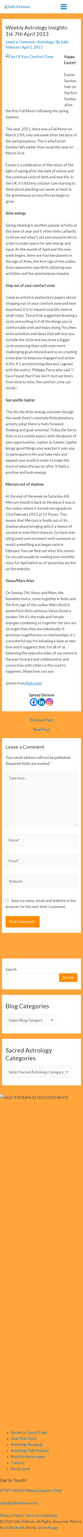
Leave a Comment (20, 42)
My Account (20, 1469)
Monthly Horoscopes (28, 1456)
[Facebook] (34, 702)
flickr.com (32, 683)
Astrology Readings (27, 1444)
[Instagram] (49, 702)
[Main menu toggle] (64, 6)
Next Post (41, 729)
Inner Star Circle (24, 1438)
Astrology (45, 42)
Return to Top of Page (29, 1432)
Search (11, 969)
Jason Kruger (47, 1527)
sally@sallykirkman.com (19, 1503)
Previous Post (41, 720)
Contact (17, 1463)
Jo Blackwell (14, 1527)
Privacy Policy (11, 1515)
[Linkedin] (41, 702)
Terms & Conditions (41, 1515)
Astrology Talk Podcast (30, 1450)
